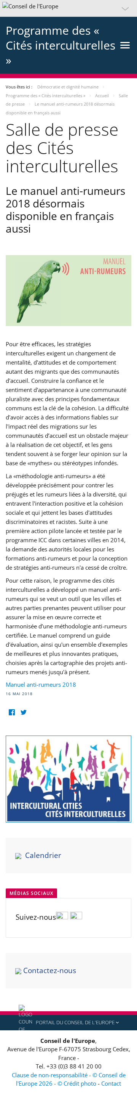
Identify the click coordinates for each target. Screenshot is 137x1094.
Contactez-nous (49, 970)
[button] (68, 8)
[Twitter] (23, 712)
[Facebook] (12, 712)
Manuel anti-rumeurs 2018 (41, 684)
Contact (111, 1083)
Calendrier (43, 855)
